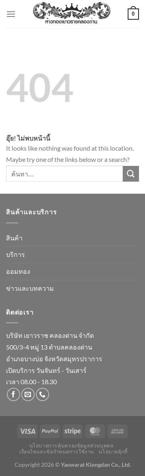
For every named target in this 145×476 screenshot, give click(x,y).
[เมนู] (11, 14)
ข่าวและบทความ (30, 288)
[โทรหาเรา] (42, 394)
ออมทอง (18, 271)
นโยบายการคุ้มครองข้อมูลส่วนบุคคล (71, 446)
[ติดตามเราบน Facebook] (13, 394)
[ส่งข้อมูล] (131, 174)
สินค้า (14, 238)
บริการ (15, 254)
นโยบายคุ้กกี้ (113, 452)
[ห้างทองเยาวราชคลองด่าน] (72, 14)
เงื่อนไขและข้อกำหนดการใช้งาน (56, 452)
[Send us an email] (28, 394)
